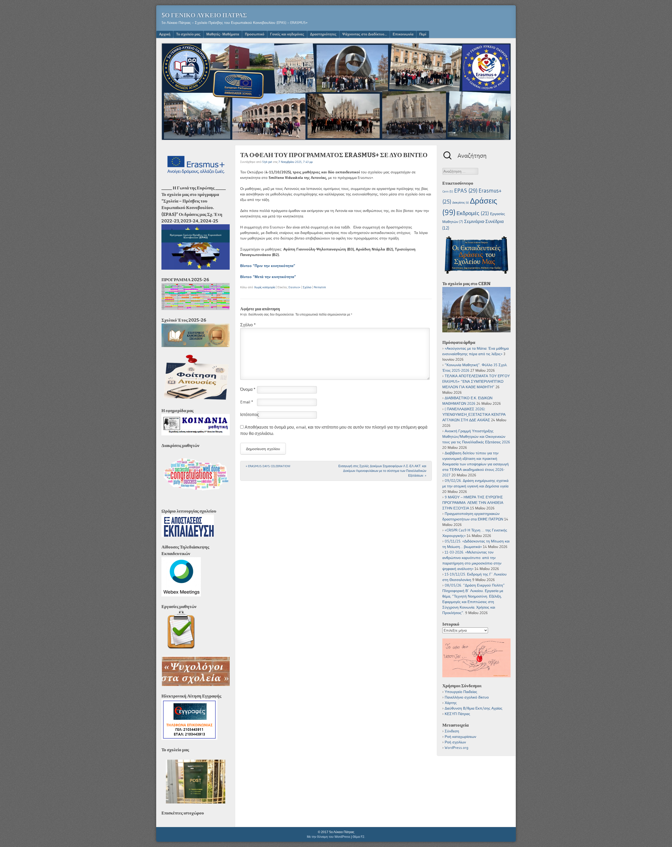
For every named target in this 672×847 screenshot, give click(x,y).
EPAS (465, 190)
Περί (422, 34)
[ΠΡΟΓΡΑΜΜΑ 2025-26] (195, 308)
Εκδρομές (472, 213)
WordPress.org (456, 747)
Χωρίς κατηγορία (264, 287)
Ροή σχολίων (455, 742)
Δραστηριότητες (323, 34)
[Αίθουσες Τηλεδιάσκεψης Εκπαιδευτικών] (181, 595)
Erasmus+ (294, 287)
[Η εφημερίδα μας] (195, 434)
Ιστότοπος (249, 414)
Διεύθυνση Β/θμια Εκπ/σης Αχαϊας (473, 708)
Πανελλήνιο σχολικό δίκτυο (467, 697)
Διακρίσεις (460, 202)
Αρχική (164, 34)
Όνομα (247, 389)
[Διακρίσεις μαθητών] (195, 499)
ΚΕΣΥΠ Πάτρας (457, 713)
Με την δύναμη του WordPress (328, 837)
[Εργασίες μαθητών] (181, 648)
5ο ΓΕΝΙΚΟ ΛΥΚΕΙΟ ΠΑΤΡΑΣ (204, 15)
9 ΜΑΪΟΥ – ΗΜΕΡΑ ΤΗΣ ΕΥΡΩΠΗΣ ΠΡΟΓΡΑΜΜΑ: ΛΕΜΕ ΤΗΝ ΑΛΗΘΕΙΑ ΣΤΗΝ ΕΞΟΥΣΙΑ (472, 502)
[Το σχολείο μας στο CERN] (476, 331)
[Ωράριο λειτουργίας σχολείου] (187, 535)
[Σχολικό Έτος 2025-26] (195, 345)
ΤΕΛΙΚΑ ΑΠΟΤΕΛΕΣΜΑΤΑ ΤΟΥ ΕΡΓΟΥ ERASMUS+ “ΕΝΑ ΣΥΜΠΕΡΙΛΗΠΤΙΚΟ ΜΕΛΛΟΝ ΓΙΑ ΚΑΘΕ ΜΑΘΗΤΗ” (476, 381)
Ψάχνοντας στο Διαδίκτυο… (364, 34)
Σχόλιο (307, 287)
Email (246, 401)
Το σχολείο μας (188, 34)
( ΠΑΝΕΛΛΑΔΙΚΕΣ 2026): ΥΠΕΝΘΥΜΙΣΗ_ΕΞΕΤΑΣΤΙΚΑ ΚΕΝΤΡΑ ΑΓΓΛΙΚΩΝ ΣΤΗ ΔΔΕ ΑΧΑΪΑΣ (474, 414)
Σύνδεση (452, 731)
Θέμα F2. (359, 837)
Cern (447, 191)
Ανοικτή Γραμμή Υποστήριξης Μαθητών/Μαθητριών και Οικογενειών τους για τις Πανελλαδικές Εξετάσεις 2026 (476, 436)
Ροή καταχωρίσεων (460, 736)
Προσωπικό (254, 34)
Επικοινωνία (403, 34)
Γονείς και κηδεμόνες (287, 34)
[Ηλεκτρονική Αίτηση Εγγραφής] (189, 738)
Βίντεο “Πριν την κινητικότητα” (267, 265)
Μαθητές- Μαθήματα (222, 34)
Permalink (320, 287)
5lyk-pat (267, 162)
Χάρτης (451, 702)
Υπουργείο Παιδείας (461, 691)
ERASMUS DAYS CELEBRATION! (268, 466)
